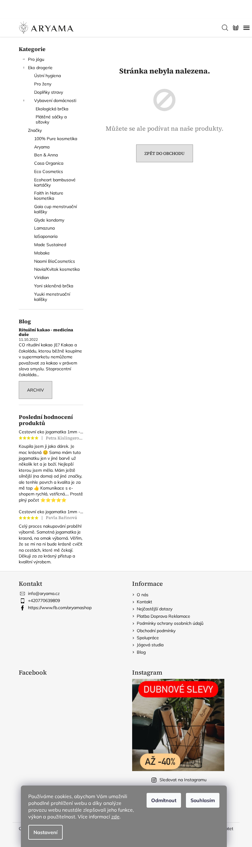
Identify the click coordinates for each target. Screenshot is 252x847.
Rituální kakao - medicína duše (46, 332)
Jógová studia (150, 645)
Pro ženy (42, 84)
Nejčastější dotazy (154, 609)
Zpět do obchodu (164, 153)
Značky (35, 130)
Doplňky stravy (48, 92)
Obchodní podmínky (156, 630)
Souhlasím (203, 800)
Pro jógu (36, 59)
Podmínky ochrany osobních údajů (170, 623)
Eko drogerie (40, 67)
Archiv (35, 390)
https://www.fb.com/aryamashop (60, 607)
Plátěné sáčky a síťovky (51, 119)
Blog (141, 652)
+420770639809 (44, 600)
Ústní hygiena (47, 75)
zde (115, 817)
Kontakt (144, 602)
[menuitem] (51, 139)
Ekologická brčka (52, 109)
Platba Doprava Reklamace (163, 616)
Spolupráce (148, 637)
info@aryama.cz (44, 593)
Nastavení (45, 832)
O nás (142, 594)
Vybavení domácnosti (55, 100)
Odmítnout (163, 800)
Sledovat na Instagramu (183, 779)
